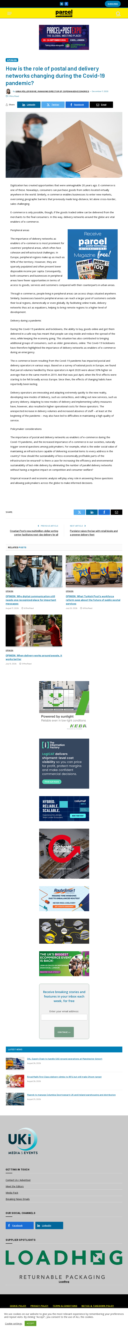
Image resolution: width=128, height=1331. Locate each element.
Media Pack (12, 1192)
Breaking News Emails (18, 1199)
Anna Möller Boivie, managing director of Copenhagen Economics (52, 91)
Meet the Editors (15, 1186)
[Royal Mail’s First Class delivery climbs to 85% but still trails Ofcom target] (15, 1081)
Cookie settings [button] (13, 1323)
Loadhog (64, 1281)
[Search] (118, 13)
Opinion (12, 60)
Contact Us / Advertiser (18, 1180)
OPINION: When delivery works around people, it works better (34, 657)
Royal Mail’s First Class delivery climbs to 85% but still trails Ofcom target (64, 1076)
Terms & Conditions (65, 1305)
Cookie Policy (18, 1305)
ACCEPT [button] (30, 1323)
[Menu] (9, 13)
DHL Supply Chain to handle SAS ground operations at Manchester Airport (64, 1058)
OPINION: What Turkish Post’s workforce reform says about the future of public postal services (93, 600)
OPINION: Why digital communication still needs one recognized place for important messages (31, 600)
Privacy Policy (39, 1305)
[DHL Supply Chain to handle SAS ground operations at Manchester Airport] (15, 1063)
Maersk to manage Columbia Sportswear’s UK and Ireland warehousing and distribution (71, 1094)
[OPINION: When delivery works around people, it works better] (34, 630)
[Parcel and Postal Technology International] (64, 13)
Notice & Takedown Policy (98, 1305)
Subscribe (113, 4)
